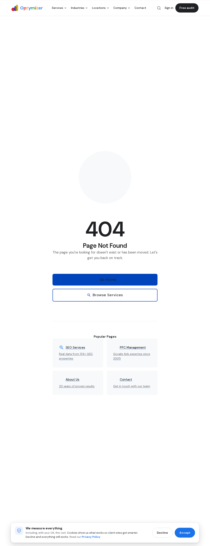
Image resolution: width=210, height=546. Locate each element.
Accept (184, 533)
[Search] (159, 8)
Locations (99, 8)
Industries (77, 8)
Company (120, 8)
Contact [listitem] (140, 8)
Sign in (169, 8)
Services (57, 8)
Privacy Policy (91, 537)
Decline (162, 533)
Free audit (186, 8)
